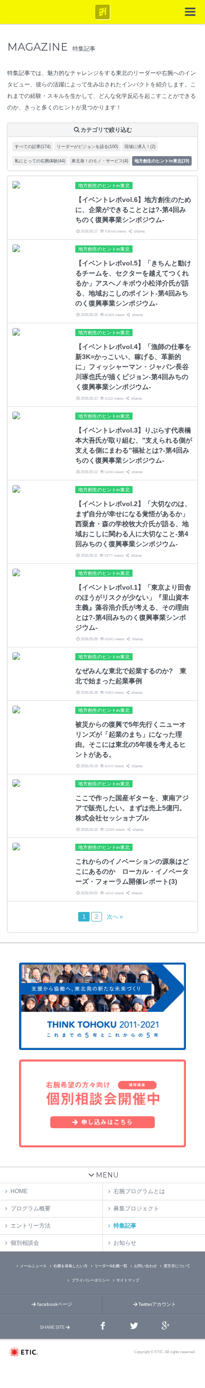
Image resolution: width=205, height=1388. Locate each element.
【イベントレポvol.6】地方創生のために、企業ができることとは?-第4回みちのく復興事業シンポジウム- (133, 209)
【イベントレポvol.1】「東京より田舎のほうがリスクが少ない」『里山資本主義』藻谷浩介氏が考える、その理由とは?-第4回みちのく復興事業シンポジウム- (133, 607)
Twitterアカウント (157, 1304)
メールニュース (33, 1266)
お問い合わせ (145, 1266)
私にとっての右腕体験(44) (40, 161)
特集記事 (124, 1225)
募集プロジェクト (136, 1208)
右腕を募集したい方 (70, 1266)
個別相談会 (24, 1243)
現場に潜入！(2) (139, 146)
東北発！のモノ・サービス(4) (100, 161)
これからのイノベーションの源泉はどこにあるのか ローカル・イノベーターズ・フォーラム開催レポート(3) (132, 871)
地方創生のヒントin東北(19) (161, 161)
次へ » (115, 916)
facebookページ (54, 1304)
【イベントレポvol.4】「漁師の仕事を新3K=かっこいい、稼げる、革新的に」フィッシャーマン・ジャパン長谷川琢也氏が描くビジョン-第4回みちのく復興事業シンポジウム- (133, 367)
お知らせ (124, 1243)
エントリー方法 (30, 1225)
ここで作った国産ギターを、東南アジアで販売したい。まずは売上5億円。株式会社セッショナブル (132, 808)
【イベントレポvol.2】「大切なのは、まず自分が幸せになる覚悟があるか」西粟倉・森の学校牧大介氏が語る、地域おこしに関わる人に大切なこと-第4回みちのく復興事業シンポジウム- (133, 524)
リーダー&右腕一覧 (110, 1266)
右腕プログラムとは (139, 1191)
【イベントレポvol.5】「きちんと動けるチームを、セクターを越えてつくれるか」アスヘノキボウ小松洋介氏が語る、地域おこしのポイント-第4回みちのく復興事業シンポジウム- (133, 283)
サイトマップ (127, 1280)
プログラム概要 (30, 1208)
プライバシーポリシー (90, 1280)
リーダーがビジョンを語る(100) (87, 146)
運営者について (177, 1266)
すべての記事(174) (33, 146)
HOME (19, 1191)
